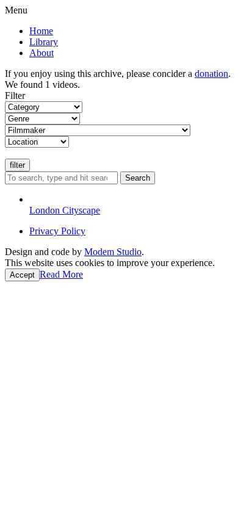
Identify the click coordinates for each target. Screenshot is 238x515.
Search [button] (137, 177)
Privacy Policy (57, 231)
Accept (22, 274)
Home (41, 31)
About (41, 53)
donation (211, 73)
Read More (61, 274)
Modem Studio (113, 252)
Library (43, 42)
